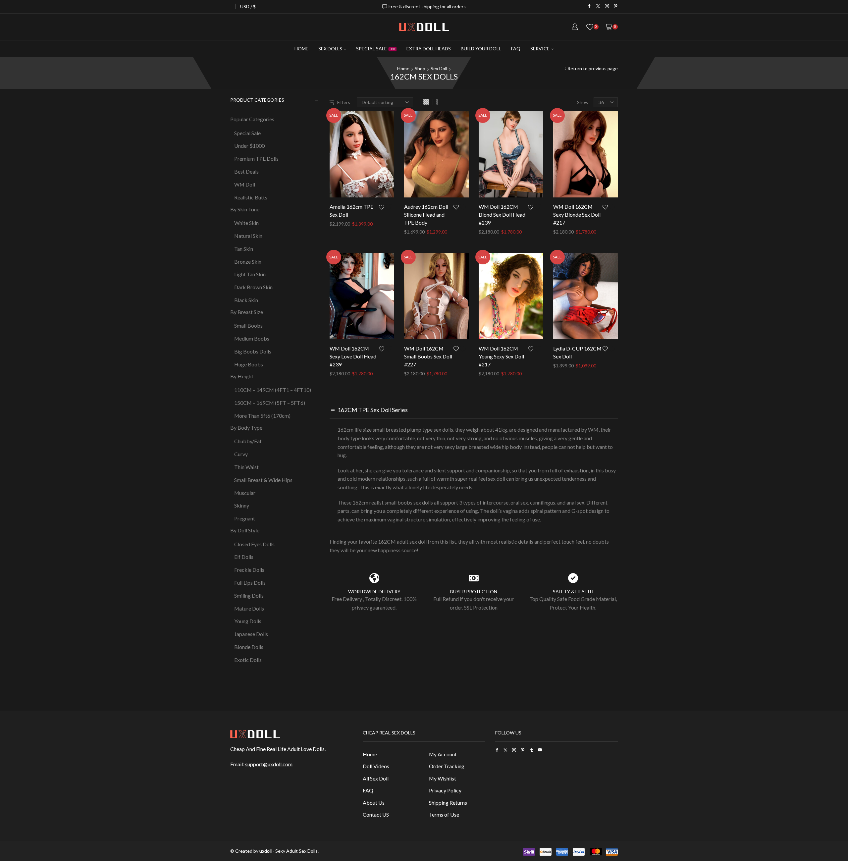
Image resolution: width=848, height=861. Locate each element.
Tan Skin (243, 248)
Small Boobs (248, 325)
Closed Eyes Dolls (254, 544)
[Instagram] (607, 6)
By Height (241, 376)
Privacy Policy (445, 790)
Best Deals (246, 171)
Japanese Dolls (251, 634)
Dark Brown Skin (253, 287)
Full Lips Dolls (250, 582)
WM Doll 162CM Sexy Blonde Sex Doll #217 (577, 214)
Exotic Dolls (248, 660)
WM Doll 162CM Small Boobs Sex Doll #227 (428, 356)
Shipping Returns (448, 802)
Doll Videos (376, 766)
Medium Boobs (251, 338)
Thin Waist (246, 467)
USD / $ (248, 6)
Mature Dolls (249, 608)
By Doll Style (244, 530)
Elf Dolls (243, 557)
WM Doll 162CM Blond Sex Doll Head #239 (502, 214)
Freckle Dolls (249, 569)
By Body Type (246, 427)
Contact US (376, 814)
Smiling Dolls (249, 595)
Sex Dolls (330, 48)
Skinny (241, 505)
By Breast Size (246, 312)
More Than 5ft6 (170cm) (262, 415)
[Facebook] (589, 6)
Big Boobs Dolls (252, 351)
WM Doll (244, 184)
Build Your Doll (481, 48)
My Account (443, 754)
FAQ (515, 48)
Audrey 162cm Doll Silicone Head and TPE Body (426, 214)
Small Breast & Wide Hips (263, 480)
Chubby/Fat (248, 441)
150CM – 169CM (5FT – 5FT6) (269, 403)
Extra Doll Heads (428, 48)
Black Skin (246, 300)
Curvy (241, 454)
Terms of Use (444, 814)
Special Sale (376, 48)
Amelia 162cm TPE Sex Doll (351, 210)
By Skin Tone (244, 209)
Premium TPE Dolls (256, 158)
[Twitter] (598, 6)
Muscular (244, 493)
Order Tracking (446, 766)
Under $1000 (249, 145)
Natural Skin (248, 236)
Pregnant (244, 518)
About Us (374, 802)
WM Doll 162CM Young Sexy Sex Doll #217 (501, 356)
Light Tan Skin (250, 274)
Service (540, 48)
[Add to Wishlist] (386, 207)
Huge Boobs (248, 364)
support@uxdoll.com (268, 764)
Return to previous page (592, 68)
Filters (343, 102)
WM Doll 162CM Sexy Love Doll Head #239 (353, 356)
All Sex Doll (376, 778)
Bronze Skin (247, 261)
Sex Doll (439, 68)
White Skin (246, 223)
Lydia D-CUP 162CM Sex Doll (577, 352)
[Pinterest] (615, 6)
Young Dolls (247, 621)
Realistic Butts (250, 197)
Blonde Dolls (248, 647)
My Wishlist (442, 778)
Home (301, 48)
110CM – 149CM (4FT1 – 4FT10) (272, 390)
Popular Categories (252, 119)
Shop (420, 68)
